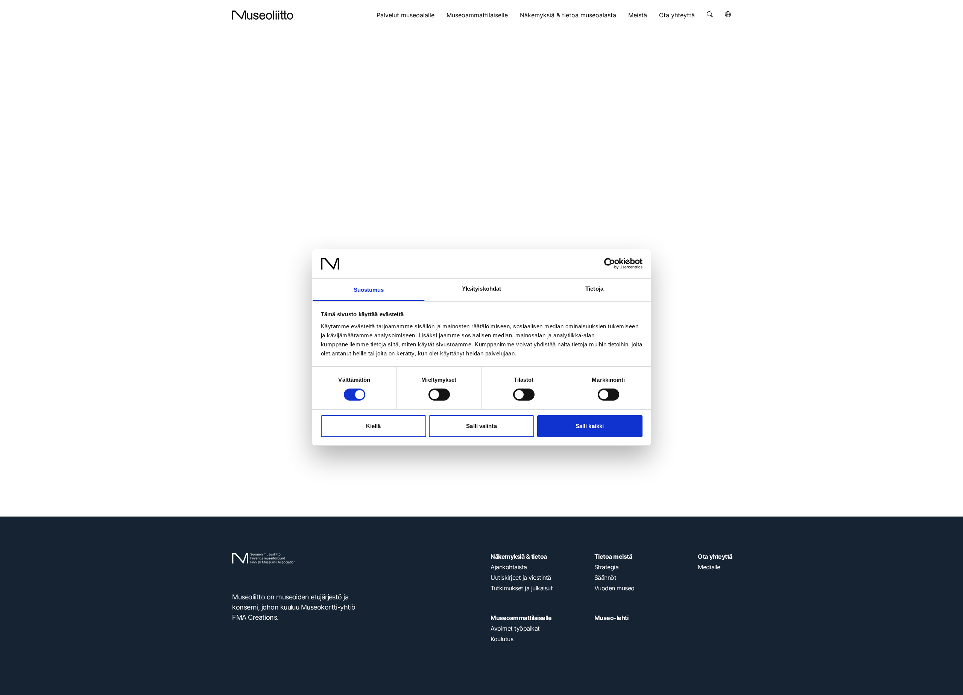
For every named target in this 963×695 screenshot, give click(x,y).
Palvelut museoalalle (405, 15)
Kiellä (373, 426)
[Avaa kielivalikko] (728, 14)
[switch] (439, 395)
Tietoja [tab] (594, 288)
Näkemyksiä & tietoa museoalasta (568, 15)
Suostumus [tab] (369, 290)
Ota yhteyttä (677, 15)
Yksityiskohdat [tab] (481, 288)
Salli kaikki (590, 426)
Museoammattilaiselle (477, 15)
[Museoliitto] (262, 15)
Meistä (637, 15)
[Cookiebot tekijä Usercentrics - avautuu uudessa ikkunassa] (610, 263)
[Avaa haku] (710, 14)
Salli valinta (481, 426)
